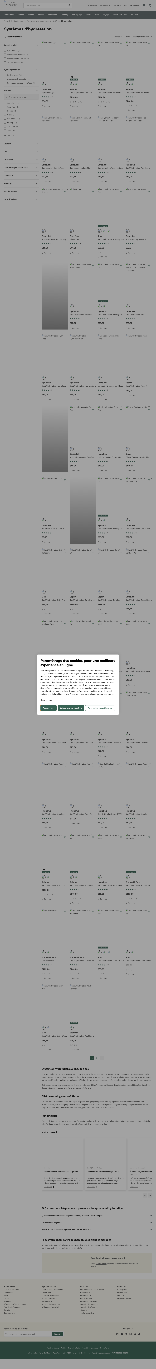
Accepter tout (48, 708)
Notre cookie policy (48, 700)
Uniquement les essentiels (71, 708)
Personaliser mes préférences (100, 708)
